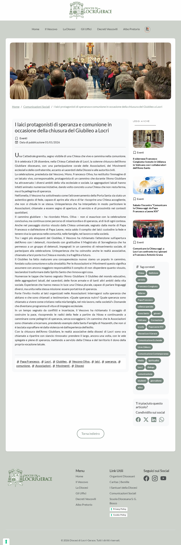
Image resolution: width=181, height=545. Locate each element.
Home (35, 29)
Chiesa (141, 273)
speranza (111, 361)
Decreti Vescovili (107, 29)
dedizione (153, 273)
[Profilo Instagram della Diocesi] (155, 478)
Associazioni (43, 365)
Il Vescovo (51, 29)
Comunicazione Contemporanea (153, 353)
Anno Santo (143, 313)
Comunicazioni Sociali (36, 106)
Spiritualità (153, 360)
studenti (142, 380)
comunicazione (145, 374)
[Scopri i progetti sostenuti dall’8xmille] (147, 29)
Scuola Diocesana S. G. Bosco (123, 501)
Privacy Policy (119, 509)
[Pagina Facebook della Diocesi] (146, 478)
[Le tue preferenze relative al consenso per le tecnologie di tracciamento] (6, 541)
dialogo (150, 367)
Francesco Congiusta (147, 286)
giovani (157, 313)
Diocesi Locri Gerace (147, 333)
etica (140, 387)
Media (141, 360)
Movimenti (63, 365)
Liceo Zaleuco (144, 347)
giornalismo (156, 380)
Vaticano (142, 320)
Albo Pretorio (131, 29)
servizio (141, 279)
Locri (47, 361)
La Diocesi (69, 29)
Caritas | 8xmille (119, 482)
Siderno (141, 293)
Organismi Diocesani (122, 476)
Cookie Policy (119, 515)
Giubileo (61, 361)
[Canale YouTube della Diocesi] (163, 478)
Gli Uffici (86, 29)
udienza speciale (145, 306)
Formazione (156, 320)
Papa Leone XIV (156, 326)
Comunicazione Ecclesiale (150, 340)
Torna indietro (90, 434)
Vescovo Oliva (81, 361)
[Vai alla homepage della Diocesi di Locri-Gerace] (90, 10)
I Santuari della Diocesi (123, 487)
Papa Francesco (30, 361)
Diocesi (79, 365)
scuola (141, 326)
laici (97, 361)
